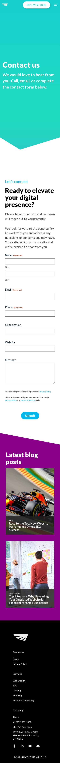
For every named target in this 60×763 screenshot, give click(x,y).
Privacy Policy (45, 391)
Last (7, 279)
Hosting (17, 690)
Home (16, 659)
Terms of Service (28, 400)
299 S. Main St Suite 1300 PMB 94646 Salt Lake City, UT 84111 (26, 735)
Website (10, 342)
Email (13, 289)
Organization (13, 324)
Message (10, 360)
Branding (17, 695)
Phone (14, 307)
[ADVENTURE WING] (5, 5)
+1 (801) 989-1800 (22, 722)
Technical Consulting (23, 700)
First (7, 267)
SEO (15, 685)
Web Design (19, 680)
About (16, 717)
